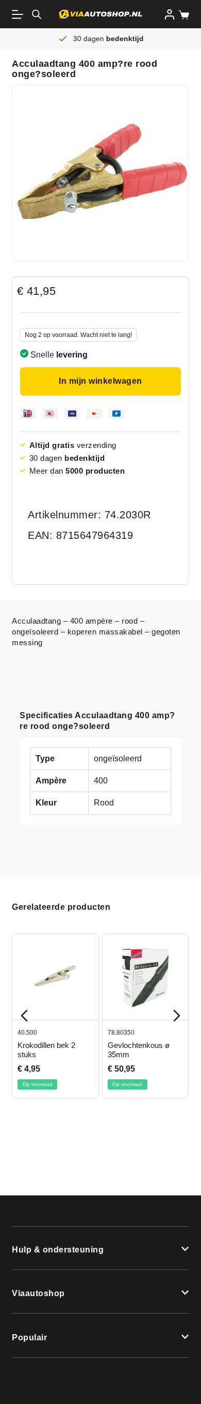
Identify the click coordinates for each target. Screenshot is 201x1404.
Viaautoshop (38, 1293)
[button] (100, 1248)
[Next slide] (176, 1015)
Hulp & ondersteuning (58, 1249)
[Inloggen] (169, 14)
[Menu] (19, 14)
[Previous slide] (24, 1015)
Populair (29, 1337)
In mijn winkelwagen (100, 381)
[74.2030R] (100, 173)
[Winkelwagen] (182, 15)
